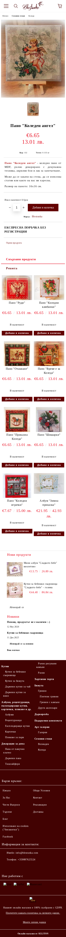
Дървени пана (13, 758)
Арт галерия (42, 727)
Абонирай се (17, 607)
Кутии (5, 666)
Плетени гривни (49, 696)
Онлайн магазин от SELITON (33, 933)
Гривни (42, 691)
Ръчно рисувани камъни (46, 665)
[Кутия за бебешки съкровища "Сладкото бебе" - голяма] (15, 590)
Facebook (8, 836)
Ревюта (11, 268)
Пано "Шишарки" (49, 434)
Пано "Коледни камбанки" (49, 304)
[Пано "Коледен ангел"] (33, 96)
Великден (43, 744)
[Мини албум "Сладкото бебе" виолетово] (15, 569)
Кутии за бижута (14, 681)
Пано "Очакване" (17, 368)
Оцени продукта (14, 243)
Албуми (9, 714)
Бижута (38, 685)
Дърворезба (41, 714)
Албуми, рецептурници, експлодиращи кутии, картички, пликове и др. (16, 706)
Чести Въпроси (11, 804)
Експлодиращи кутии (17, 726)
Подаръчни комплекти (48, 720)
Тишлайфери (12, 764)
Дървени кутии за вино (14, 694)
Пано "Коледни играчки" (17, 502)
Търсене (7, 812)
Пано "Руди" (17, 302)
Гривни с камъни (49, 702)
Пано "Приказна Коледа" (17, 436)
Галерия (42, 732)
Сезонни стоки (18, 16)
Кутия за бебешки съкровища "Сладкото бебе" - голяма (41, 586)
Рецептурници (13, 720)
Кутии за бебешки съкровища (14, 673)
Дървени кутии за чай (18, 686)
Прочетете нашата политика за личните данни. (33, 913)
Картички (10, 731)
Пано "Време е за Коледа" (49, 370)
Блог (5, 819)
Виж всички (13, 650)
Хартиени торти (44, 679)
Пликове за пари (14, 737)
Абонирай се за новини (21, 644)
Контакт (37, 797)
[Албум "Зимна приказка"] (49, 493)
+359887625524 (26, 859)
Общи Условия (41, 790)
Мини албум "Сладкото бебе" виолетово (40, 565)
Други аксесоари (47, 708)
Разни (41, 672)
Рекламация (40, 804)
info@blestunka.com (27, 852)
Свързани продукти (21, 259)
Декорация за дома (13, 743)
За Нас (6, 797)
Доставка (38, 812)
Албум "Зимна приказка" (49, 502)
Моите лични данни (34, 922)
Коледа (31, 16)
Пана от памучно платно (14, 751)
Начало (5, 16)
